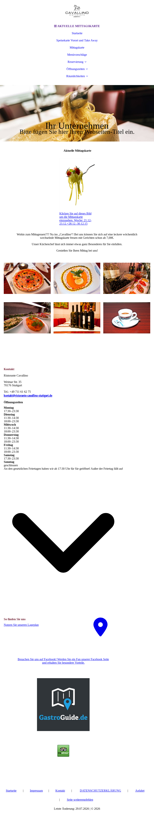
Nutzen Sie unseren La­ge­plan (21, 624)
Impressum (36, 790)
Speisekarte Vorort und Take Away (77, 40)
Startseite (77, 33)
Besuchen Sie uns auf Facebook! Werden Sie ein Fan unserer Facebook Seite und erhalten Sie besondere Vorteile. (63, 661)
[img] (77, 11)
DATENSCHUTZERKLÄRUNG (100, 790)
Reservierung (75, 61)
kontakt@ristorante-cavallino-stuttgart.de (28, 395)
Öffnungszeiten (75, 69)
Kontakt (60, 790)
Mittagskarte (77, 47)
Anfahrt (139, 790)
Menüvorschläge (77, 54)
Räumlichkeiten (75, 76)
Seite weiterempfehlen (80, 799)
